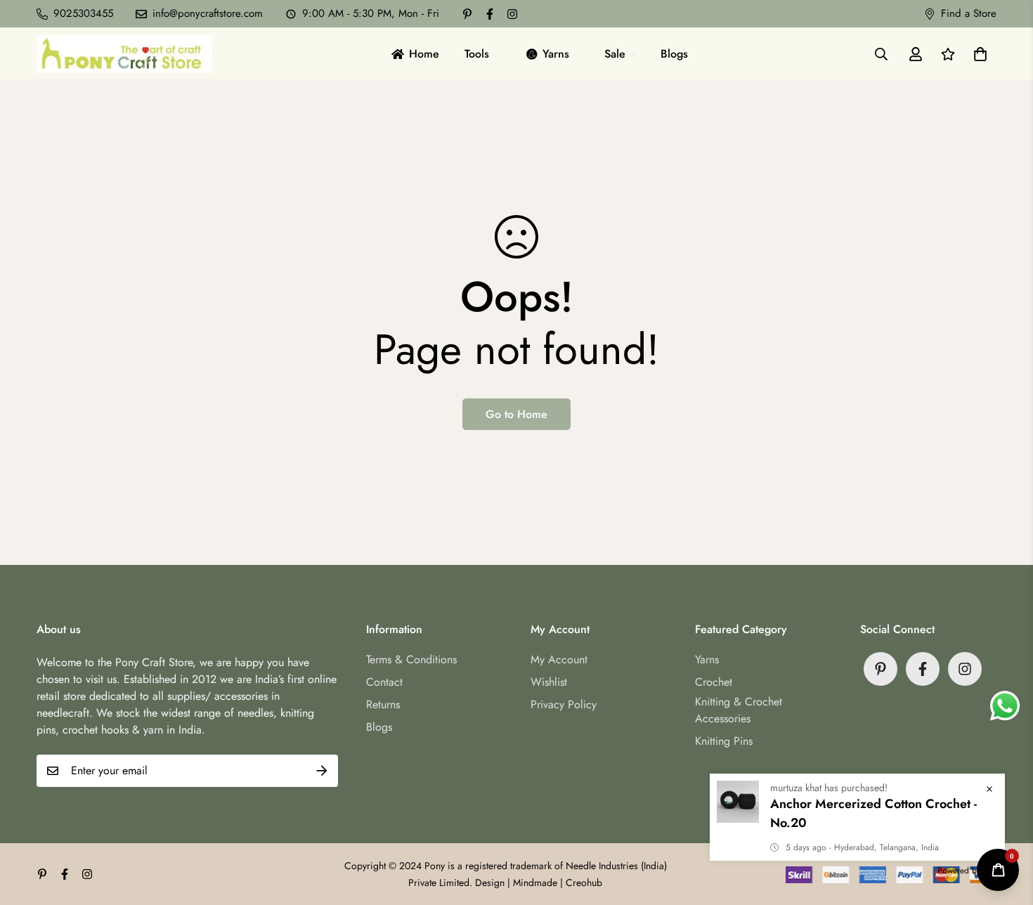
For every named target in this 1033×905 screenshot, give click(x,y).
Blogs (379, 727)
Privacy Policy (564, 704)
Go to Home (516, 414)
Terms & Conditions (411, 659)
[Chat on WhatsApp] (1004, 706)
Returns (383, 704)
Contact (384, 682)
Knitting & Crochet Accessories (738, 710)
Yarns (707, 659)
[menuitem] (414, 54)
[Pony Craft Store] (124, 53)
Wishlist (549, 682)
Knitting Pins (724, 741)
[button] (977, 54)
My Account (559, 659)
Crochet (713, 682)
